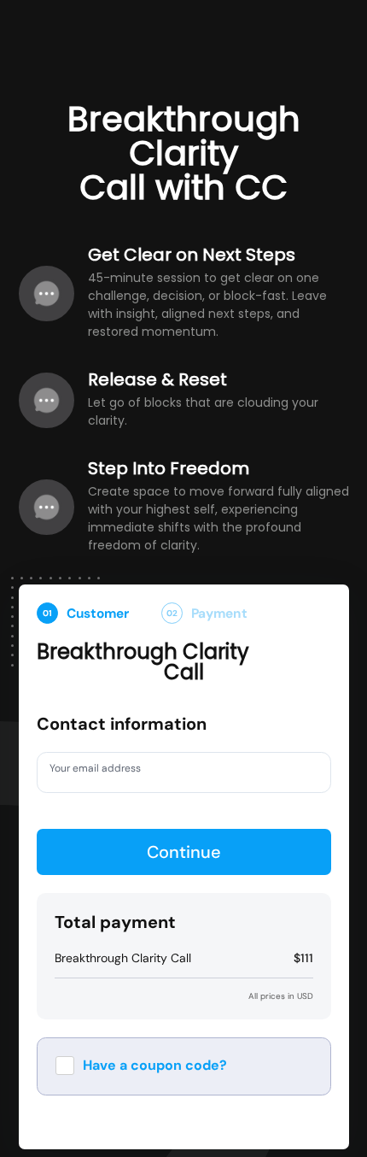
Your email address (103, 771)
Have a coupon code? (155, 1065)
